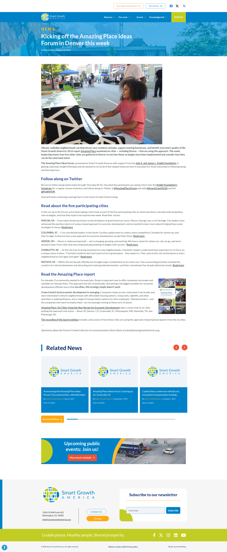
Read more (67, 227)
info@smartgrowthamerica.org (56, 519)
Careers (118, 547)
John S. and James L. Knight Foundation (155, 163)
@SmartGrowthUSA (157, 188)
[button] (183, 6)
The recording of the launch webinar (60, 319)
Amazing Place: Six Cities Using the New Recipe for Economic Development (80, 307)
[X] (177, 6)
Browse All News (51, 419)
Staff (124, 547)
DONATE (178, 17)
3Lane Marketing (180, 547)
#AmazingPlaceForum (125, 188)
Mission (111, 547)
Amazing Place (88, 151)
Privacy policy (132, 547)
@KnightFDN (48, 191)
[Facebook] (171, 6)
